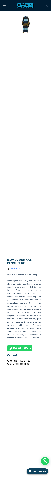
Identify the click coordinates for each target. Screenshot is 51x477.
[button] (45, 461)
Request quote (22, 348)
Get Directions (39, 471)
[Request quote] (10, 348)
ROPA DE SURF (17, 269)
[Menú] (4, 5)
